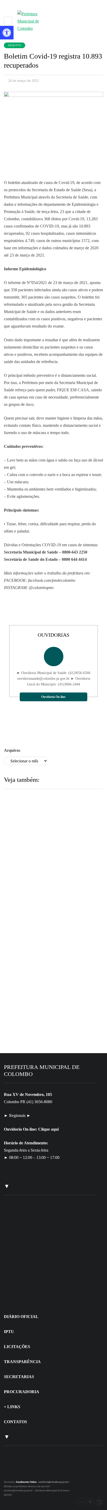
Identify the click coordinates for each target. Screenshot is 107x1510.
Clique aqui (48, 1129)
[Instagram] (11, 1470)
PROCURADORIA (21, 1392)
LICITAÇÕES (17, 1346)
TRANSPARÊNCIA (22, 1361)
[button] (81, 1502)
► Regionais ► (17, 1115)
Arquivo (14, 45)
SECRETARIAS (19, 1376)
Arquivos (12, 750)
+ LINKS (12, 1407)
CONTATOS (15, 1422)
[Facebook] (17, 1470)
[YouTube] (23, 1470)
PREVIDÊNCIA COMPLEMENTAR (50, 908)
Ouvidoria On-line (53, 697)
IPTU (9, 1331)
